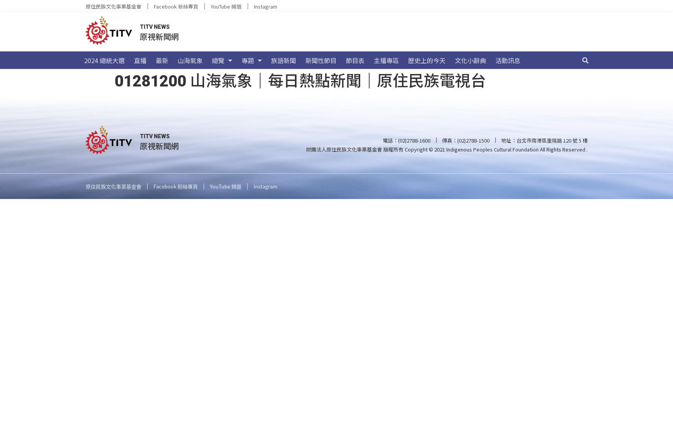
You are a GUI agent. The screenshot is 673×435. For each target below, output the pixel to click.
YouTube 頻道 (226, 6)
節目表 (355, 60)
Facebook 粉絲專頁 (176, 6)
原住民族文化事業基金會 (113, 6)
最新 (162, 60)
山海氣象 (190, 60)
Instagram (265, 6)
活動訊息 (507, 60)
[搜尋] (585, 60)
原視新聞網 (159, 36)
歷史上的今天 (427, 60)
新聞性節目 (320, 60)
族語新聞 (283, 60)
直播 (140, 60)
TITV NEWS (155, 27)
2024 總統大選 (104, 60)
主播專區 (386, 60)
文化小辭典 (470, 60)
